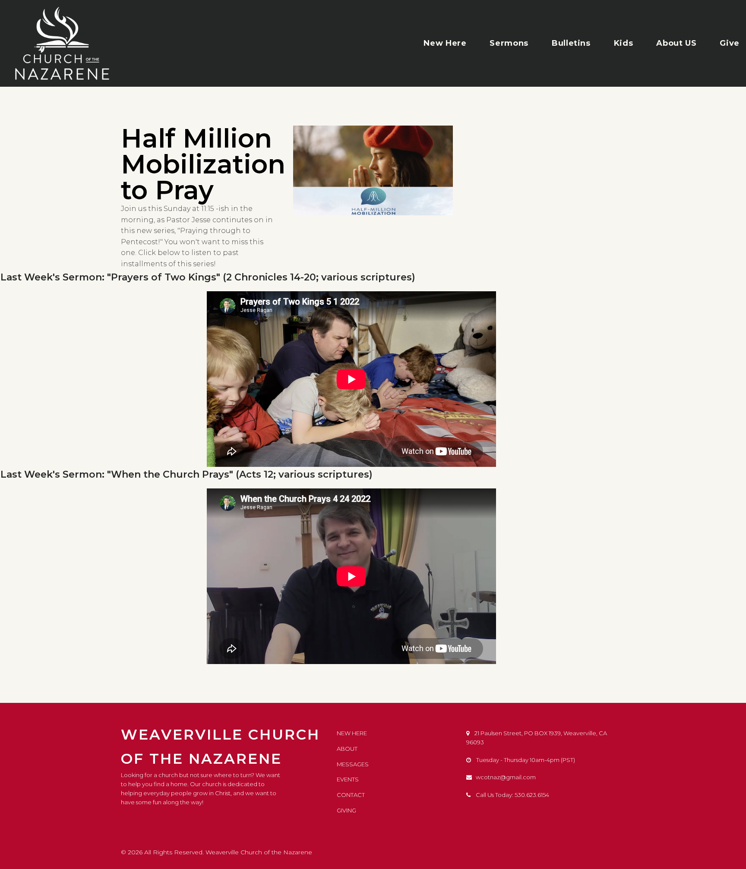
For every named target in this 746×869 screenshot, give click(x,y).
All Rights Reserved (173, 852)
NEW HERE (352, 733)
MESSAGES (353, 764)
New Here (445, 43)
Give (730, 43)
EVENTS (348, 779)
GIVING (346, 810)
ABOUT (347, 748)
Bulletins (571, 43)
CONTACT (351, 794)
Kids (623, 43)
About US (676, 43)
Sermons (509, 43)
